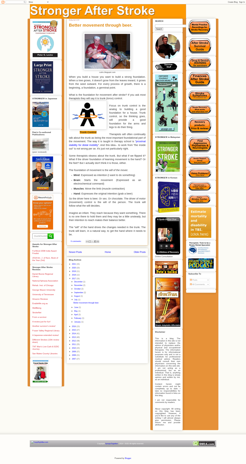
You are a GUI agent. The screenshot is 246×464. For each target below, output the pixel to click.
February (78, 318)
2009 (74, 352)
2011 (74, 344)
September (79, 292)
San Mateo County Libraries (45, 353)
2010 (74, 348)
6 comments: (76, 241)
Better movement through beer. (100, 25)
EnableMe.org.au (40, 303)
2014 (74, 333)
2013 (74, 337)
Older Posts (140, 252)
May (76, 311)
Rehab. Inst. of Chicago (43, 285)
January (77, 322)
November (78, 285)
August (77, 296)
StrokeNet (36, 312)
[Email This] (87, 241)
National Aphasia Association (45, 281)
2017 (74, 278)
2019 (74, 271)
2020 (74, 268)
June (76, 307)
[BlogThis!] (89, 241)
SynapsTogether (111, 444)
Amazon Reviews (40, 299)
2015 (74, 330)
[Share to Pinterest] (98, 241)
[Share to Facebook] (95, 241)
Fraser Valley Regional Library (46, 330)
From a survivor (39, 317)
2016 (74, 326)
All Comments (198, 284)
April (76, 315)
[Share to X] (92, 241)
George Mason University (43, 290)
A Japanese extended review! (45, 335)
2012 (74, 341)
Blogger (128, 458)
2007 (74, 359)
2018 (74, 275)
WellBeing (36, 308)
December (78, 282)
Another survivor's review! (44, 326)
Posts (194, 280)
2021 (74, 264)
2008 (74, 355)
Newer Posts (75, 252)
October (77, 289)
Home (108, 252)
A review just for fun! (41, 321)
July (76, 300)
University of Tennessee (43, 294)
